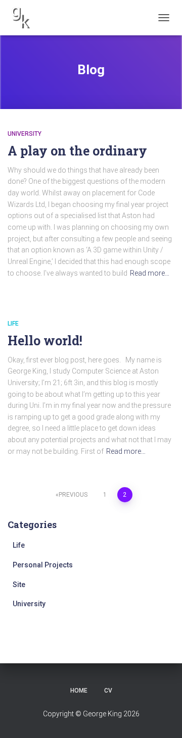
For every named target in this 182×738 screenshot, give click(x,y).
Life (13, 323)
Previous (73, 494)
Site (19, 585)
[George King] (24, 17)
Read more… (149, 273)
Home (78, 690)
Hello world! (45, 340)
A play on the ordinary (77, 150)
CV (108, 690)
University (24, 133)
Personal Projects (43, 565)
